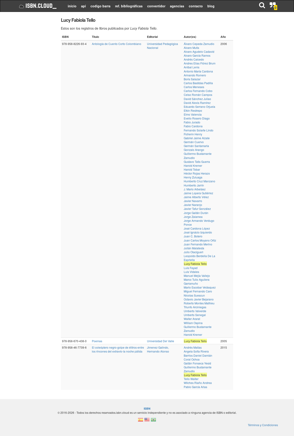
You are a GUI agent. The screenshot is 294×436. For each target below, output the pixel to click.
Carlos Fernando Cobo (198, 91)
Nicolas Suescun (194, 295)
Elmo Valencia (193, 114)
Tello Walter (191, 379)
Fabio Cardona (193, 126)
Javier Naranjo (193, 205)
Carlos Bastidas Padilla (198, 83)
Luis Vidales (191, 272)
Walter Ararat (192, 319)
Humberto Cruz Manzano (199, 181)
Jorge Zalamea (193, 217)
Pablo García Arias (195, 387)
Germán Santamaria (196, 146)
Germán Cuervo (194, 142)
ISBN (147, 408)
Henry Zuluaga (193, 177)
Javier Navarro (193, 201)
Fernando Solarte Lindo (198, 130)
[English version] (147, 421)
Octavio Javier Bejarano (199, 299)
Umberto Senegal (195, 315)
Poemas (97, 341)
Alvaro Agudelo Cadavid (199, 51)
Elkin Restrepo (193, 110)
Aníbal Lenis (191, 67)
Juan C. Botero (193, 236)
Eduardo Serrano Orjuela (199, 106)
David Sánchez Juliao (197, 99)
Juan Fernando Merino (198, 244)
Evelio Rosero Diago (197, 118)
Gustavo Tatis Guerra (197, 162)
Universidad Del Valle (160, 341)
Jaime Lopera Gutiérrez (198, 193)
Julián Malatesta (194, 248)
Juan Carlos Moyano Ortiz (200, 240)
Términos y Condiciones (263, 425)
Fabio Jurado (192, 122)
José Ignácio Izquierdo (198, 232)
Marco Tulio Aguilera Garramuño (196, 281)
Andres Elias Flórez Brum (199, 63)
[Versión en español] (140, 421)
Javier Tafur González (197, 209)
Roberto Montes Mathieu (199, 303)
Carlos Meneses (194, 87)
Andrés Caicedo (194, 59)
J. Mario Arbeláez (195, 189)
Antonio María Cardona (198, 71)
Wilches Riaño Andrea (198, 383)
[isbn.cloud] (37, 6)
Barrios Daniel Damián (198, 355)
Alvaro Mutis (191, 48)
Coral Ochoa (192, 359)
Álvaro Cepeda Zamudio (199, 44)
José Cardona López (197, 228)
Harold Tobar (192, 169)
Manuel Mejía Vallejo (197, 276)
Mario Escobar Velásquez (200, 287)
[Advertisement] (35, 85)
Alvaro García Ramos (197, 55)
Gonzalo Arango (194, 150)
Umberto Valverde (195, 311)
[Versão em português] (153, 421)
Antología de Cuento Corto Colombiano (116, 44)
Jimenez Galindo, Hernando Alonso (158, 349)
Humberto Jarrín (194, 185)
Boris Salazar (192, 79)
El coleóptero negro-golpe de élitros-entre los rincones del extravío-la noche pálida (118, 349)
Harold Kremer (193, 165)
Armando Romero (195, 75)
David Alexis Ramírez (197, 103)
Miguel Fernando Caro (198, 291)
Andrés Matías (193, 347)
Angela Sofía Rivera (196, 351)
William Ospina (193, 323)
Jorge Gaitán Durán (196, 213)
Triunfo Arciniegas (195, 307)
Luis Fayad (191, 268)
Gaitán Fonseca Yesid (197, 363)
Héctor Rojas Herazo (197, 173)
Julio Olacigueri (193, 252)
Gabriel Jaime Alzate (197, 138)
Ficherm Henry (193, 134)
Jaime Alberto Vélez (196, 197)
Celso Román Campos (198, 95)
